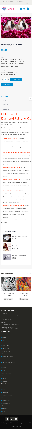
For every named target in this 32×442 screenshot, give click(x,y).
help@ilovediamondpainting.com (11, 324)
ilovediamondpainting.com (21, 423)
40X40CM (4, 62)
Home (1, 15)
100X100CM (5, 66)
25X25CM (12, 59)
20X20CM (4, 59)
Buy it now (7, 84)
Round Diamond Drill (8, 74)
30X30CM (21, 59)
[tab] (4, 96)
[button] (20, 274)
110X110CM (15, 66)
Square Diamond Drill (9, 72)
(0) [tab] (5, 109)
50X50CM (12, 62)
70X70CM (4, 64)
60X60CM (21, 62)
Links (27, 3)
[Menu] (21, 9)
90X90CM (21, 64)
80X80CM (12, 64)
